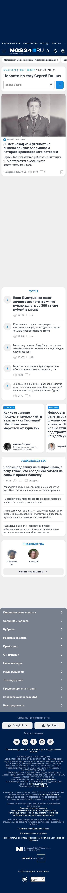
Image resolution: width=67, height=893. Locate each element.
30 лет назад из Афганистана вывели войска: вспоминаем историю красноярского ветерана (30, 148)
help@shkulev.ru (41, 786)
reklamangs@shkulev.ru (48, 795)
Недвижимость (11, 43)
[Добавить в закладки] (62, 172)
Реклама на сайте (15, 637)
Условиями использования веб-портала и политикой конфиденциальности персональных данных (33, 814)
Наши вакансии (13, 671)
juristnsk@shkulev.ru (38, 784)
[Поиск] (47, 51)
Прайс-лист (11, 646)
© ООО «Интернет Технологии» (33, 871)
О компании (11, 654)
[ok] (33, 742)
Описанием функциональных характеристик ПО (33, 810)
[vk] (25, 742)
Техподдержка (13, 680)
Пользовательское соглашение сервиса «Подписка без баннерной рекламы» (33, 839)
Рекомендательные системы (33, 833)
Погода (44, 43)
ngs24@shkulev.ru (48, 779)
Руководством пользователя (33, 808)
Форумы (56, 43)
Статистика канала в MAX (20, 697)
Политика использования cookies (33, 829)
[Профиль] (63, 51)
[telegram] (16, 742)
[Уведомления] (55, 51)
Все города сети (13, 705)
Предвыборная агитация (19, 688)
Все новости (27, 70)
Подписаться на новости (19, 612)
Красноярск (10, 70)
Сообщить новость (15, 621)
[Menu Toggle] (4, 51)
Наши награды (13, 663)
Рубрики (9, 629)
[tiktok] (50, 742)
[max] (42, 742)
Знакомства (30, 43)
